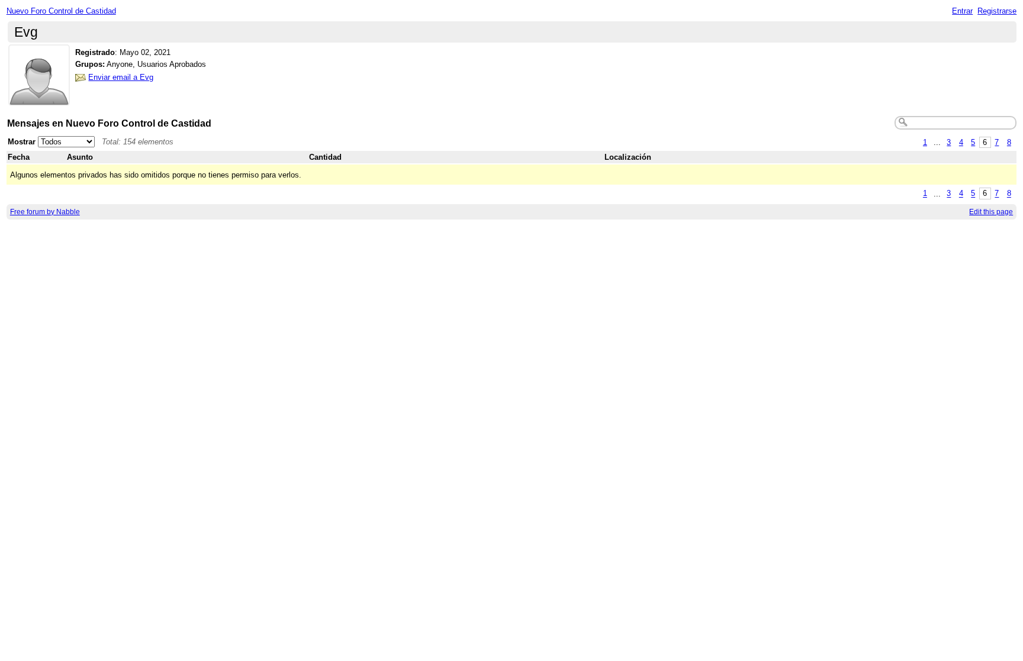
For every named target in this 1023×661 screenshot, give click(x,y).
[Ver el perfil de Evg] (39, 98)
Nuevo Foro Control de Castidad (61, 11)
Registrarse (996, 11)
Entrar (962, 11)
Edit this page (991, 212)
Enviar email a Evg (120, 77)
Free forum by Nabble (45, 212)
